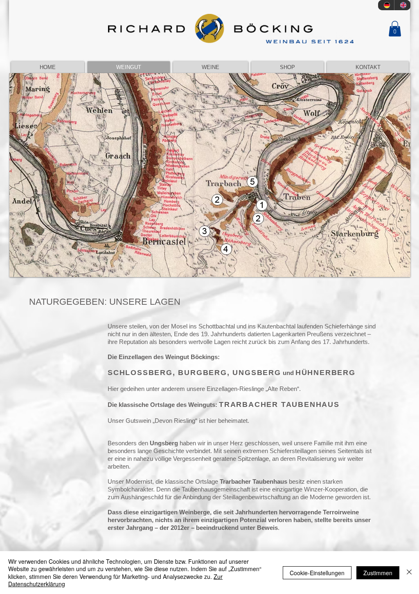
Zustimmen (377, 573)
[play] (393, 270)
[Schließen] (409, 572)
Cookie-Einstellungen (317, 573)
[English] (402, 5)
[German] (386, 5)
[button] (394, 28)
